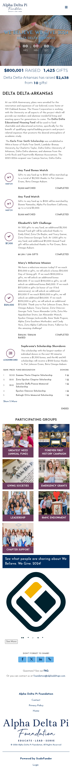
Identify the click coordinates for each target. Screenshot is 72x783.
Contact (36, 700)
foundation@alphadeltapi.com (49, 676)
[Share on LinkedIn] (40, 659)
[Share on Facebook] (22, 659)
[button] (49, 659)
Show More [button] (10, 401)
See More (11, 641)
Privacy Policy (36, 705)
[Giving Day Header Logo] (15, 7)
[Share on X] (31, 659)
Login (36, 765)
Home (36, 711)
